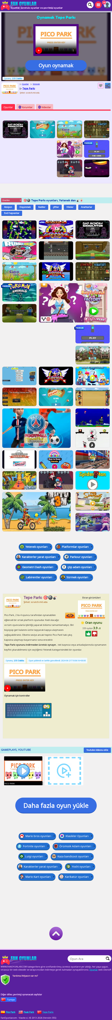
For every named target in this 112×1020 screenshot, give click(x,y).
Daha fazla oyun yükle (56, 805)
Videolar (45, 107)
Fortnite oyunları (34, 846)
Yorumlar (26, 107)
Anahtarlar (86, 207)
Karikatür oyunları (77, 877)
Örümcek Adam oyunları (75, 846)
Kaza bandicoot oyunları (73, 856)
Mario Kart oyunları (38, 877)
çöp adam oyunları (80, 567)
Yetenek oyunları (37, 547)
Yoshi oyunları (81, 866)
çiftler (56, 207)
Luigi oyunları (34, 856)
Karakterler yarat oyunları (39, 557)
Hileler (70, 207)
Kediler (41, 207)
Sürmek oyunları (77, 577)
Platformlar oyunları (75, 547)
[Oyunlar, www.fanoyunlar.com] (19, 5)
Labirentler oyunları (39, 577)
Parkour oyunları (81, 557)
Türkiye (11, 999)
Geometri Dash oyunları (37, 567)
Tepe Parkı (48, 1012)
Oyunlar (8, 107)
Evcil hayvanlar (11, 213)
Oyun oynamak (56, 65)
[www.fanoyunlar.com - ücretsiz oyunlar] (19, 960)
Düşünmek (25, 207)
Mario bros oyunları (38, 836)
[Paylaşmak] (108, 86)
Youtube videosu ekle (97, 749)
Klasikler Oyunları (77, 836)
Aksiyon (8, 207)
